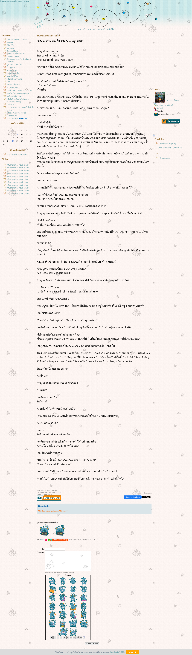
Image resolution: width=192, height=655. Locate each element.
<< (4, 123)
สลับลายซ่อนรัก (12, 119)
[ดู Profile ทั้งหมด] (173, 100)
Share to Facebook (133, 497)
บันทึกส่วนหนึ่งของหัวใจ (16, 54)
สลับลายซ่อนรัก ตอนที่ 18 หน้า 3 (19, 188)
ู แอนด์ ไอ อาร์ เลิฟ (14, 65)
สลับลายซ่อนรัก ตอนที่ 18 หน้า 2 (19, 191)
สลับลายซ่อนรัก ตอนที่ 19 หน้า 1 (19, 185)
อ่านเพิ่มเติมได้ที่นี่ (116, 652)
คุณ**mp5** (63, 511)
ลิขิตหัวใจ (10, 45)
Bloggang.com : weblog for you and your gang (14, 1)
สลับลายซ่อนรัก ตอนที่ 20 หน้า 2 (19, 174)
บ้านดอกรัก (11, 67)
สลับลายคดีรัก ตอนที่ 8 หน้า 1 (18, 155)
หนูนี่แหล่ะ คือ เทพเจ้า (15, 96)
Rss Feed (160, 108)
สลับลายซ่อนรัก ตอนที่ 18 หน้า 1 (19, 194)
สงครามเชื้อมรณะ (14, 85)
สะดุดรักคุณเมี (13, 73)
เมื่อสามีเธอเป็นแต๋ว (14, 79)
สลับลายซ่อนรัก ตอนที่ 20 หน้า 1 (19, 176)
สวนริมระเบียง (12, 88)
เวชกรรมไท (12, 116)
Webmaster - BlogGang (168, 144)
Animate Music (12, 51)
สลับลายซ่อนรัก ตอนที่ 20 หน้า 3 (19, 171)
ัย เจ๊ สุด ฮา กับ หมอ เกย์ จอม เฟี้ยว (20, 90)
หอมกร (42, 539)
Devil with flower (13, 56)
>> (30, 123)
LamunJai (10, 105)
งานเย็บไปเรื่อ (12, 76)
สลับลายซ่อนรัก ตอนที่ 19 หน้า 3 (19, 179)
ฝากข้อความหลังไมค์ (165, 105)
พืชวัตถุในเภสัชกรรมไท (16, 113)
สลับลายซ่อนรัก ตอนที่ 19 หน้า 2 (19, 182)
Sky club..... (11, 43)
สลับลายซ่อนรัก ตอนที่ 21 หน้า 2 (19, 165)
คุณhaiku (41, 511)
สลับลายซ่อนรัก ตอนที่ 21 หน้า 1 (19, 168)
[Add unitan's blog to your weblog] (170, 147)
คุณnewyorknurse (51, 511)
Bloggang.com (165, 158)
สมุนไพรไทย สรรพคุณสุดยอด (18, 93)
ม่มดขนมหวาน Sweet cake (17, 40)
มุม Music (10, 48)
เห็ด (8, 82)
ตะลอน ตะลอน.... (13, 70)
